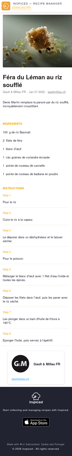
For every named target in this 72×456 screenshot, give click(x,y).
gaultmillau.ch (57, 91)
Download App (21, 8)
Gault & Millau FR (14, 91)
